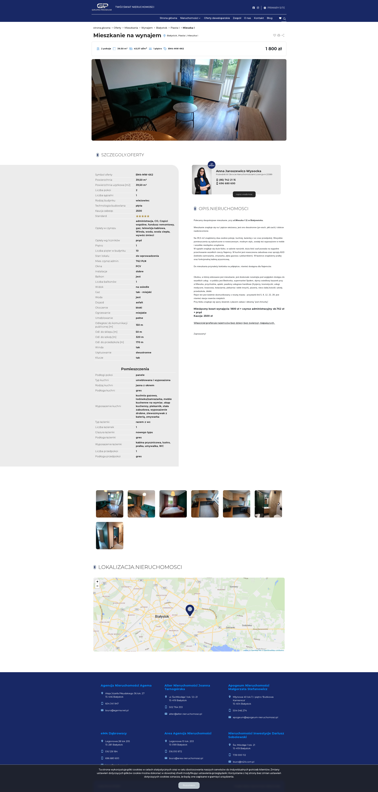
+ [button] (97, 581)
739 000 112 (239, 755)
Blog (269, 18)
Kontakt (259, 18)
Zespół (237, 18)
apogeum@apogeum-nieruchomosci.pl (255, 717)
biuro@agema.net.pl (117, 710)
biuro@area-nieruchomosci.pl (186, 758)
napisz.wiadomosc (244, 194)
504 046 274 (240, 710)
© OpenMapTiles (255, 650)
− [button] (97, 586)
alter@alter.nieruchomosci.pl (185, 714)
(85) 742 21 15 (227, 179)
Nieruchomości (189, 18)
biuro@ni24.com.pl (243, 761)
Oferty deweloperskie (217, 18)
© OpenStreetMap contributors (273, 650)
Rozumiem (189, 785)
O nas (247, 18)
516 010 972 (175, 751)
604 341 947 (112, 703)
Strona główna (168, 18)
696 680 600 (227, 183)
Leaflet (245, 650)
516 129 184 (111, 751)
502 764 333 (176, 707)
